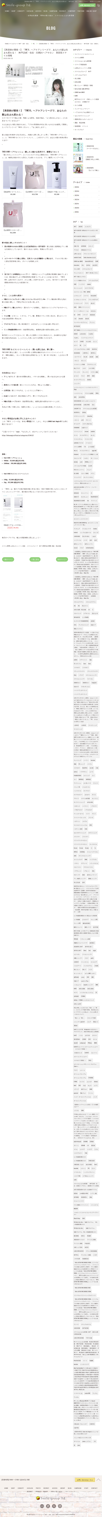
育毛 (75, 625)
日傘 (97, 768)
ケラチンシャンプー (79, 416)
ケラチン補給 (94, 372)
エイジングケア (78, 859)
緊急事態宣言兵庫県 (79, 500)
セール (95, 1039)
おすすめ (87, 1035)
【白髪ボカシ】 (78, 1053)
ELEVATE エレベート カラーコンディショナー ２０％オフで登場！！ (86, 1048)
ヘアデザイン (83, 771)
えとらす (89, 1081)
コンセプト (88, 226)
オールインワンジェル (80, 1100)
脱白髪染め (77, 1039)
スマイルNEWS (6, 546)
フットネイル (84, 962)
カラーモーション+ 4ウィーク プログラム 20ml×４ (85, 1065)
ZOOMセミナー (89, 462)
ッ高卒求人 (85, 353)
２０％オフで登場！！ (80, 1060)
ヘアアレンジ (77, 871)
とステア (82, 1149)
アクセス (76, 250)
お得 (82, 420)
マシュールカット (79, 273)
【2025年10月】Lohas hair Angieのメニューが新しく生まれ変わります (86, 1433)
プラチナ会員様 (89, 393)
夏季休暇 (76, 977)
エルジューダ (77, 458)
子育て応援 (89, 1338)
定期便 (84, 1039)
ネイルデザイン (84, 435)
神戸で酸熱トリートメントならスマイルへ (85, 330)
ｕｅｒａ (82, 1070)
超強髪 (93, 621)
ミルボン (86, 458)
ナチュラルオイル (86, 1324)
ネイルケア (94, 962)
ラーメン (90, 1093)
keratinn (76, 1364)
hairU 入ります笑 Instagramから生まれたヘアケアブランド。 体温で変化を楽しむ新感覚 (86, 1030)
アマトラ (76, 798)
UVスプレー (77, 969)
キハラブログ (79, 129)
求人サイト (85, 606)
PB (88, 1168)
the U (96, 1164)
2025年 (77, 187)
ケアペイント (83, 660)
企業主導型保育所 (79, 1251)
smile (75, 1180)
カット (95, 341)
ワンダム (76, 1397)
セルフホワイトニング (82, 116)
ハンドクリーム (78, 393)
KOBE (91, 1089)
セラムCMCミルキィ (90, 973)
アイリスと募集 (91, 1239)
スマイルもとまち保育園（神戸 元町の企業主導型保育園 (86, 1333)
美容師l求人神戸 (78, 946)
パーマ (85, 540)
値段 (75, 855)
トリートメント (78, 431)
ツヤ (85, 345)
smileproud (82, 1043)
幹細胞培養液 (77, 775)
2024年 (77, 191)
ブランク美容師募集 (91, 1251)
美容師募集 (77, 353)
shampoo (76, 454)
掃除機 (83, 1145)
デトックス (77, 372)
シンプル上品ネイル (85, 532)
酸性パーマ (88, 927)
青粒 (93, 871)
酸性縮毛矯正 (86, 923)
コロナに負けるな (87, 424)
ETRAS (75, 1081)
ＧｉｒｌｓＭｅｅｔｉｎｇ (81, 311)
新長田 (76, 334)
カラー (76, 345)
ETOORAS (90, 1078)
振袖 (75, 307)
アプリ (86, 303)
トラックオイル (94, 863)
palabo (75, 660)
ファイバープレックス (80, 817)
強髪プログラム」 (91, 1228)
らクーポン (77, 954)
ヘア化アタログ (78, 810)
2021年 (77, 204)
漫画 (75, 397)
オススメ (94, 1035)
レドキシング (77, 295)
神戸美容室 (77, 326)
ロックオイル (93, 844)
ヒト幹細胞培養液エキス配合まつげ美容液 (85, 915)
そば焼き (90, 334)
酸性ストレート (78, 927)
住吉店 (76, 548)
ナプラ (90, 969)
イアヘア (76, 1089)
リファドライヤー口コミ (80, 840)
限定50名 (84, 768)
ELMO (76, 96)
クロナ (86, 958)
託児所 (90, 466)
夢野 (88, 376)
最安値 (93, 1145)
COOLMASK (76, 427)
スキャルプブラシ (79, 602)
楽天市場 (95, 927)
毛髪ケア (76, 981)
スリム (76, 1149)
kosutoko (76, 1168)
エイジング (87, 775)
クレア (89, 1022)
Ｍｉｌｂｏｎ (94, 458)
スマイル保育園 (85, 798)
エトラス (82, 1081)
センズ (76, 341)
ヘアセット (87, 871)
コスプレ (84, 821)
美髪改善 (92, 315)
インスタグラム (88, 965)
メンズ (95, 1097)
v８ (88, 1145)
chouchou (89, 416)
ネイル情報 (78, 105)
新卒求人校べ (88, 946)
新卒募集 (76, 1197)
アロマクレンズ (91, 364)
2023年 (77, 195)
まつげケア (85, 919)
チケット (88, 420)
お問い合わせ (77, 253)
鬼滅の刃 (76, 497)
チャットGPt (94, 919)
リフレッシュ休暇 (85, 939)
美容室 (80, 226)
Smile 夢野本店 (89, 261)
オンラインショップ (79, 802)
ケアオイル (87, 613)
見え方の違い (86, 536)
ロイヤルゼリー (78, 794)
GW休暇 (76, 939)
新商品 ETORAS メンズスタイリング (84, 1000)
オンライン (95, 798)
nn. (89, 609)
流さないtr (95, 613)
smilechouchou (90, 548)
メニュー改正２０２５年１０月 (82, 1437)
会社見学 (95, 265)
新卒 (83, 882)
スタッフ (90, 246)
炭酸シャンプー (78, 958)
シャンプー (77, 383)
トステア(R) (77, 1176)
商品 (75, 675)
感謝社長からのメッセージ (84, 119)
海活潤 (76, 1043)
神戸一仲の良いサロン (92, 273)
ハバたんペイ (77, 985)
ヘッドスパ (82, 284)
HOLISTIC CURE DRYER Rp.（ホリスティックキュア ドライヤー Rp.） (86, 524)
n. (92, 609)
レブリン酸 (94, 1193)
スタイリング (77, 613)
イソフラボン (93, 859)
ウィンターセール (79, 813)
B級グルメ (83, 1093)
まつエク (76, 376)
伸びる (76, 450)
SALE (83, 1218)
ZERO (82, 1110)
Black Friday (77, 1218)
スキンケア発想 (91, 1018)
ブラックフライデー (79, 671)
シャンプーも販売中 (79, 1022)
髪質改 (76, 1193)
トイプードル (77, 540)
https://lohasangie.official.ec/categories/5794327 (18, 435)
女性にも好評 (77, 1004)
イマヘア (85, 315)
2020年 (77, 208)
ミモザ (95, 1255)
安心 (93, 404)
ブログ (82, 548)
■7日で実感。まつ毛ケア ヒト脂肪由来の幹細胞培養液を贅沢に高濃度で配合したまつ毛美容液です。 (86, 933)
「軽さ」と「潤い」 (79, 1018)
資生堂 (87, 318)
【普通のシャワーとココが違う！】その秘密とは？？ (86, 1106)
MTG (91, 825)
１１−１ (85, 1360)
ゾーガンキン (77, 1172)
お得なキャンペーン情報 (18, 546)
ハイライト (85, 806)
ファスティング (78, 303)
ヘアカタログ (88, 810)
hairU (75, 1035)
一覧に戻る (35, 559)
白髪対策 (92, 1424)
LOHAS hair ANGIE (46, 546)
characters (76, 265)
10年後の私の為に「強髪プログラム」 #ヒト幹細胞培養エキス (86, 1223)
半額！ (90, 1060)
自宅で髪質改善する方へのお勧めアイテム (85, 1189)
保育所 (86, 1247)
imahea (95, 528)
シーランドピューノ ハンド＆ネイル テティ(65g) (86, 388)
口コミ (93, 1168)
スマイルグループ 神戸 (34, 546)
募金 (91, 1197)
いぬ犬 (94, 536)
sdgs (90, 660)
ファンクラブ (77, 477)
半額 (86, 1153)
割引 (89, 1039)
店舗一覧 (76, 246)
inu (88, 500)
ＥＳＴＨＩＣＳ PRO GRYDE (82, 292)
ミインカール (94, 1205)
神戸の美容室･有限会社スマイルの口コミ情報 (86, 231)
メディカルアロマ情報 (80, 466)
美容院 (89, 379)
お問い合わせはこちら (87, 5)
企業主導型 (87, 404)
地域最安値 (85, 1258)
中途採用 (87, 1243)
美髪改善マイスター (79, 1239)
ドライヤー (77, 836)
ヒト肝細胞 (85, 617)
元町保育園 (77, 1328)
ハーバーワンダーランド (80, 690)
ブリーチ (90, 817)
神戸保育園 (85, 1328)
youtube (93, 431)
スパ (93, 775)
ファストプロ (88, 439)
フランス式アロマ (93, 299)
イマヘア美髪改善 (81, 64)
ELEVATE (87, 1053)
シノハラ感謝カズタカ (80, 280)
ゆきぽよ (93, 311)
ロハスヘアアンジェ (79, 379)
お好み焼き (83, 334)
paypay (89, 284)
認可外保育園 (77, 404)
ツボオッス (77, 806)
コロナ (84, 368)
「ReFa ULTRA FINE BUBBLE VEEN (82, 1288)
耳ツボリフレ (77, 663)
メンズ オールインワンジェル (82, 1097)
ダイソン (76, 1145)
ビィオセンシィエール (80, 299)
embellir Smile (77, 257)
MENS (95, 1043)
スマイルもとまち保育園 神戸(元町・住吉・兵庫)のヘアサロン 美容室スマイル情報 (86, 1185)
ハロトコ (76, 420)
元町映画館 (77, 536)
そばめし (76, 337)
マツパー (95, 783)
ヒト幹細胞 (77, 919)
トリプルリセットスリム (86, 992)
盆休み (76, 771)
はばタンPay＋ (85, 981)
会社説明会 (82, 397)
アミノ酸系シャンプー (80, 878)
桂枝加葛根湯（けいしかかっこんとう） (85, 401)
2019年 (77, 212)
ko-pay (75, 848)
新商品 (84, 412)
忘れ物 (91, 768)
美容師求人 (84, 1197)
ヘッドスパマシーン (89, 1172)
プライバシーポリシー (90, 253)
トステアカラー (78, 1153)
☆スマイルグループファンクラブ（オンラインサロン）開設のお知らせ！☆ (86, 482)
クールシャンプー (87, 954)
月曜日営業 (91, 1160)
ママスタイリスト (88, 867)
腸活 (83, 875)
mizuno (86, 431)
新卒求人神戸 (77, 950)
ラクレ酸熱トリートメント (81, 1205)
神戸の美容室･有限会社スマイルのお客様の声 (86, 241)
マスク (83, 376)
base (85, 663)
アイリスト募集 (78, 1243)
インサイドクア (84, 1364)
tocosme (93, 760)
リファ (88, 813)
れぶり (90, 1085)
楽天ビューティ (78, 544)
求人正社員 (77, 882)
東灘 (93, 376)
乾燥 (86, 829)
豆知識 (96, 965)
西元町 (91, 357)
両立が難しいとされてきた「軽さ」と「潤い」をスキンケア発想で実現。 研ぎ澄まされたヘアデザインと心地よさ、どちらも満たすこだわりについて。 (86, 1011)
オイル (94, 794)
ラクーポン (90, 679)
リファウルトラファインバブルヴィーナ (85, 1295)
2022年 (77, 199)
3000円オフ (86, 682)
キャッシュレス (78, 288)
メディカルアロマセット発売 (82, 349)
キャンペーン (84, 493)
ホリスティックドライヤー (81, 519)
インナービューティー (82, 109)
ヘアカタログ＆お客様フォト (84, 112)
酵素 (86, 859)
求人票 (85, 357)
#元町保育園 (77, 1360)
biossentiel (93, 295)
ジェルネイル (86, 787)
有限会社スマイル (86, 250)
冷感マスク (85, 427)
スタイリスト (77, 867)
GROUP (62, 1488)
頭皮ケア (93, 625)
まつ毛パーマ (87, 783)
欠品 (84, 1085)
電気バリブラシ (78, 628)
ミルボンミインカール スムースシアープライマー (86, 1213)
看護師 (89, 1236)
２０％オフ (77, 768)
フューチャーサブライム (80, 322)
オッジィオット (78, 973)
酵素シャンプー (92, 878)
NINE (97, 985)
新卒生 (88, 265)
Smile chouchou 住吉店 (90, 257)
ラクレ (96, 1149)
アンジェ (92, 322)
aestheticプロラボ (78, 443)
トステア (89, 1149)
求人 (83, 265)
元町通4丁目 (77, 408)
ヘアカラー (94, 806)
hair (90, 950)
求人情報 (78, 78)
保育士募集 (82, 988)
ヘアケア (81, 675)
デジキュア (77, 528)
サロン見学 (77, 269)
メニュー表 (77, 787)
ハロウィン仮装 (78, 829)
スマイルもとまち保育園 (83, 61)
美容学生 (94, 349)
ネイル (76, 435)
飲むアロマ (77, 368)
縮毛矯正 (92, 943)
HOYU (75, 988)
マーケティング (92, 725)
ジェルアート (77, 965)
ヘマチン (76, 863)
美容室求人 (77, 412)
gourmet (76, 1093)
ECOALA (92, 1141)
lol (74, 315)
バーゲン (89, 764)
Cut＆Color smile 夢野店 (82, 89)
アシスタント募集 (86, 1255)
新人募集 (76, 473)
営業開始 (82, 852)
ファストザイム (78, 439)
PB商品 (90, 1043)
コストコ (83, 1168)
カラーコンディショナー (80, 1056)
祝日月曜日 (89, 1164)
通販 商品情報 (56, 546)
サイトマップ (70, 1491)
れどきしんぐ (84, 497)
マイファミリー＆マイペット (84, 54)
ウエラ (76, 1070)
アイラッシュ (77, 783)
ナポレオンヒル (85, 686)
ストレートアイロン (92, 852)
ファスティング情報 (79, 364)
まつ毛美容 (91, 446)
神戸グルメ (84, 1089)
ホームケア (77, 424)
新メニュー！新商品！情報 (84, 85)
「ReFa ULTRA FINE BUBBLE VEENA (82, 1291)
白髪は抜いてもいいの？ (80, 1424)
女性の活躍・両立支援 (80, 609)
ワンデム (95, 1393)
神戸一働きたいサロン (80, 276)
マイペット (94, 500)
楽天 (91, 540)
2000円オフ (77, 682)
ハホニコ (76, 360)
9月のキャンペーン (79, 469)
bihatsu (96, 1081)
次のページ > (62, 559)
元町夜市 (76, 962)
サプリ (76, 992)
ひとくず (95, 532)
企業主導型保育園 (79, 1338)
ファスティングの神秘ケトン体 (89, 454)
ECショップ (82, 764)
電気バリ (95, 1022)
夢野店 (76, 852)
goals (92, 958)
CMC (92, 977)
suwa (78, 1445)
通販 (75, 764)
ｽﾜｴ (95, 1441)
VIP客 (97, 393)
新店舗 (76, 462)
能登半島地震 (77, 1141)
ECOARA (85, 1141)
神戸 (75, 226)
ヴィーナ (76, 1324)
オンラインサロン (88, 477)
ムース (91, 771)
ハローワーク (77, 357)
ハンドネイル (77, 790)
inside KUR (87, 1393)
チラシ (93, 473)
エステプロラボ (89, 288)
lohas (85, 950)
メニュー (89, 469)
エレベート (94, 1053)
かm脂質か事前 (84, 1193)
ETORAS (83, 996)
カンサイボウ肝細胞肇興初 (81, 621)
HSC (88, 977)
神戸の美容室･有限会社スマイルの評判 (84, 236)
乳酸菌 (91, 1360)
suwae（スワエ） (87, 1441)
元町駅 (82, 341)
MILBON (76, 1208)
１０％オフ (77, 667)
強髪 (75, 284)
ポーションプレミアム (80, 1074)
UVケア (84, 969)
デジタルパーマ (86, 528)
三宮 (75, 318)
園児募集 (76, 1236)
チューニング (77, 760)
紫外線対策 (77, 617)
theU (75, 1085)
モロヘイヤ (77, 875)
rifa (75, 606)
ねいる (93, 435)
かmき (83, 977)
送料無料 (76, 996)
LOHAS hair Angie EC (55, 421)
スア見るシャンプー (88, 1176)
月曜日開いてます (79, 1164)
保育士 (83, 1236)
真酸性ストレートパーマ (80, 943)
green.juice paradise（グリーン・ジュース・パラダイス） (86, 488)
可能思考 (94, 682)
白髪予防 (76, 1428)
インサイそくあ (78, 1393)
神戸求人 (76, 1255)
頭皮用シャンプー (88, 985)
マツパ (94, 813)
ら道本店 (76, 725)
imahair (76, 532)
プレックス (85, 372)
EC (96, 992)
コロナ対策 (91, 368)
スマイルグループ (87, 269)
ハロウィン (77, 821)
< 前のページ (8, 559)
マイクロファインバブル (80, 825)
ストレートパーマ (79, 1201)
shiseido (81, 318)
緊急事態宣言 (94, 497)
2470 (78, 315)
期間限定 (81, 779)
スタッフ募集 (84, 473)
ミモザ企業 (77, 1258)
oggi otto (94, 450)
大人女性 (88, 341)
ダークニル (77, 1441)
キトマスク (87, 790)
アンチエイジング (83, 625)
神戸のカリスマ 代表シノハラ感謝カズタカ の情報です (87, 100)
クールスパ (89, 443)
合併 (81, 462)
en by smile (78, 82)
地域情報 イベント (81, 126)
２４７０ (86, 295)
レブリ (96, 1085)
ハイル (81, 1035)
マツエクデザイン (85, 450)
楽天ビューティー (92, 875)
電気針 (76, 1025)
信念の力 (76, 686)
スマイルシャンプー (91, 675)
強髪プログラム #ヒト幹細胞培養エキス (85, 1232)
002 (80, 1085)
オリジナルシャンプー (85, 855)
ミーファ (86, 760)
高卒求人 (93, 353)
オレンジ (83, 360)
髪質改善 (76, 493)
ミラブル (76, 1110)
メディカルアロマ (81, 75)
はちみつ (87, 794)
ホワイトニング (92, 833)
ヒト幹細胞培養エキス (80, 1157)
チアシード (84, 863)
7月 (85, 446)
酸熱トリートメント (84, 307)
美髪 (97, 357)
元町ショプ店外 (78, 1247)
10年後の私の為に (79, 1228)
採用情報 (83, 246)
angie (94, 950)
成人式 (93, 303)
